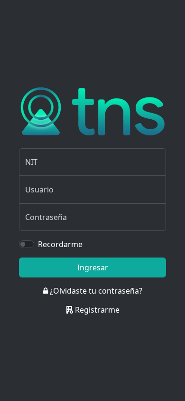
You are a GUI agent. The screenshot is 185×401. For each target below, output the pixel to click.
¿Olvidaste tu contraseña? (95, 291)
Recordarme (60, 244)
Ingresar (92, 267)
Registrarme (96, 310)
